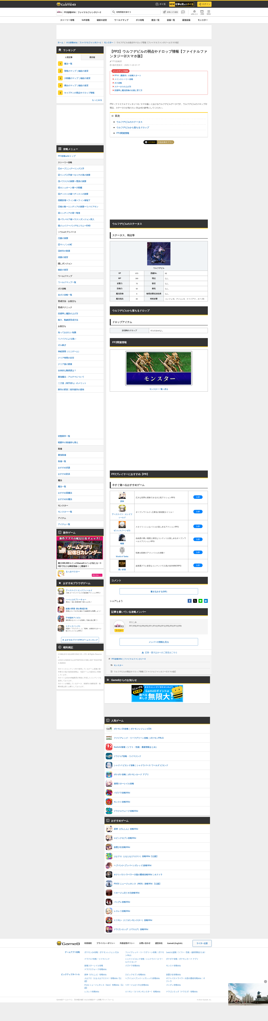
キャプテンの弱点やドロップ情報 (79, 92)
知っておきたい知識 (67, 332)
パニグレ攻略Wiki (173, 985)
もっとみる (97, 99)
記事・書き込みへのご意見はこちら (161, 652)
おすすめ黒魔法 (65, 492)
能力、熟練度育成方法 (68, 319)
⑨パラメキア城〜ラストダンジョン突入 (76, 219)
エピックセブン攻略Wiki (135, 974)
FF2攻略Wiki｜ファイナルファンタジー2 (129, 658)
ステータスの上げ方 (122, 86)
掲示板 (92, 57)
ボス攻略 (140, 20)
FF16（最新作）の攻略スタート (127, 75)
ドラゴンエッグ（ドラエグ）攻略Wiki (182, 991)
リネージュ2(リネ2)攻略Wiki (137, 985)
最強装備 (186, 20)
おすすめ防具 (64, 473)
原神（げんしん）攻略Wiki (95, 974)
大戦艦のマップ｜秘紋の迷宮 (77, 78)
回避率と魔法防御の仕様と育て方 (128, 90)
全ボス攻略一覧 (65, 294)
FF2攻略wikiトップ (67, 155)
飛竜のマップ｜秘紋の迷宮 (76, 70)
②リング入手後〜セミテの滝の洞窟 (74, 174)
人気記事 (68, 57)
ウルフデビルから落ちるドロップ (132, 127)
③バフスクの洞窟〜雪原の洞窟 (72, 181)
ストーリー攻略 (67, 20)
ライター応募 (202, 943)
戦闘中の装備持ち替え (68, 442)
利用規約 (88, 943)
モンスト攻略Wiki (173, 965)
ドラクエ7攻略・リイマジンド (97, 959)
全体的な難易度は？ (67, 370)
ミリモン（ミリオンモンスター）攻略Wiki (142, 991)
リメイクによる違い (67, 338)
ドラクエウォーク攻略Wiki (95, 969)
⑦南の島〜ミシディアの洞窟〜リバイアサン (78, 206)
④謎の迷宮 (63, 257)
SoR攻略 (85, 20)
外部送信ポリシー (127, 943)
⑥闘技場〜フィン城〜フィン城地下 (74, 200)
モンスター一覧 (65, 511)
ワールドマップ (121, 20)
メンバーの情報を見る (159, 641)
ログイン (206, 4)
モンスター (203, 20)
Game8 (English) (174, 943)
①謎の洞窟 (63, 238)
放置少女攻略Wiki (173, 974)
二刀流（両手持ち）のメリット (72, 383)
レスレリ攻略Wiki (91, 991)
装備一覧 (171, 20)
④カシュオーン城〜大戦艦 (70, 187)
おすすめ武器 (64, 467)
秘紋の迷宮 (102, 20)
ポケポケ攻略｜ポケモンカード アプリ (182, 959)
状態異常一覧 (64, 435)
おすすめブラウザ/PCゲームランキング (81, 639)
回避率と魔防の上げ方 (68, 313)
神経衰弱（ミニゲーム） (69, 351)
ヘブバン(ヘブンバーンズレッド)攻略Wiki (142, 978)
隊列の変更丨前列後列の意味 (71, 389)
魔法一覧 (155, 20)
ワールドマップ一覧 (67, 282)
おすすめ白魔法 (65, 499)
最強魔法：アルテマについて (71, 376)
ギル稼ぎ (62, 344)
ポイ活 (162, 4)
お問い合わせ (144, 943)
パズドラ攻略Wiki (132, 965)
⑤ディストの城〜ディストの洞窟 (73, 193)
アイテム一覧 (64, 524)
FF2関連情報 (122, 132)
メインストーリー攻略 (123, 79)
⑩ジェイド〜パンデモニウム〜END (74, 225)
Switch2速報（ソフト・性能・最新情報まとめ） (186, 952)
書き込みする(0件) (159, 591)
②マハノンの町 (65, 244)
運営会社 (159, 943)
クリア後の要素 (65, 364)
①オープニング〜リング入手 (71, 168)
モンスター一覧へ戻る (159, 389)
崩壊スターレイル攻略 (93, 965)
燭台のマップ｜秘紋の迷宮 (76, 85)
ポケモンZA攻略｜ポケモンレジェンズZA (101, 952)
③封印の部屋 (64, 250)
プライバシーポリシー (105, 943)
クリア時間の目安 (66, 357)
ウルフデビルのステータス (129, 121)
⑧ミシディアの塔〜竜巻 (69, 212)
